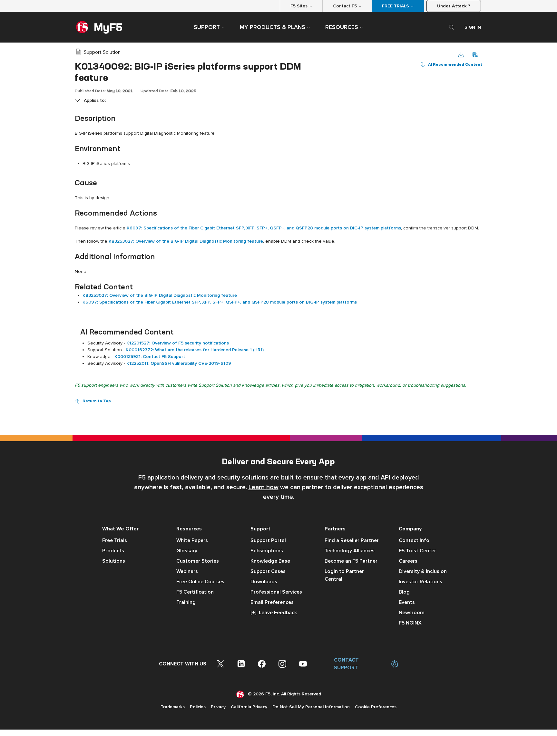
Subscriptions (266, 550)
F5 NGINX (410, 623)
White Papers (192, 540)
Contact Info (414, 540)
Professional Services (276, 592)
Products (113, 550)
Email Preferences (272, 602)
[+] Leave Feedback (273, 612)
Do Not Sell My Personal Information (311, 707)
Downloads (263, 581)
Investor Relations (420, 581)
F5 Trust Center (417, 550)
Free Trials (114, 540)
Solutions (113, 561)
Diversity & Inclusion (423, 571)
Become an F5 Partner (351, 561)
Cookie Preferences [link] (375, 707)
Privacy (218, 707)
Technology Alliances (350, 550)
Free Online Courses (200, 581)
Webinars (187, 571)
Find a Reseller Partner (352, 540)
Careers (408, 561)
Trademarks (173, 707)
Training (186, 602)
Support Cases (268, 571)
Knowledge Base (270, 561)
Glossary (186, 550)
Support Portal (268, 540)
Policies (198, 707)
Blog (404, 592)
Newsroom (412, 612)
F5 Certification (195, 592)
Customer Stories (197, 561)
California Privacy (249, 707)
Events (407, 602)
